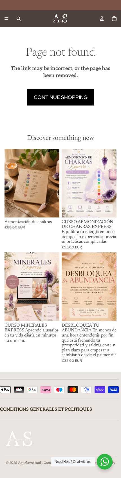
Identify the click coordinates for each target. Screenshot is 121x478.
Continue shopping (61, 97)
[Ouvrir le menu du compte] (102, 18)
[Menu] (6, 18)
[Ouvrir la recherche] (18, 18)
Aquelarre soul (30, 463)
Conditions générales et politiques (46, 409)
